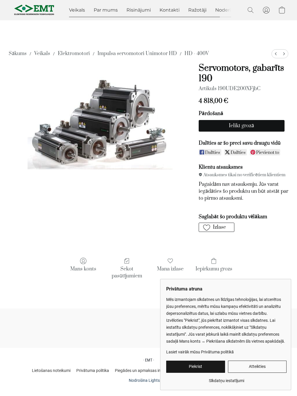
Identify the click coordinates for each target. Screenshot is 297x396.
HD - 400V (196, 53)
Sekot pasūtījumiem (127, 272)
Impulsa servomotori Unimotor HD (137, 53)
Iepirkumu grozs (213, 269)
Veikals (77, 10)
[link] (226, 378)
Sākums (18, 53)
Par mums (106, 10)
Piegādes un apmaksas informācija (146, 370)
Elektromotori (74, 53)
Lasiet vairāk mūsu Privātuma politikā (200, 352)
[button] (34, 10)
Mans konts (83, 269)
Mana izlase (170, 269)
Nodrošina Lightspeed (149, 380)
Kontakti (170, 10)
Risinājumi (138, 10)
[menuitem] (276, 54)
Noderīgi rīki (229, 10)
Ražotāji (197, 10)
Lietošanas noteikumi (51, 370)
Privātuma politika (92, 370)
